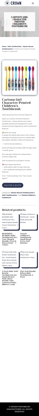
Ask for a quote (12, 185)
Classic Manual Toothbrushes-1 (23, 193)
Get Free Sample (19, 379)
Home (4, 46)
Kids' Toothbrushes (14, 46)
